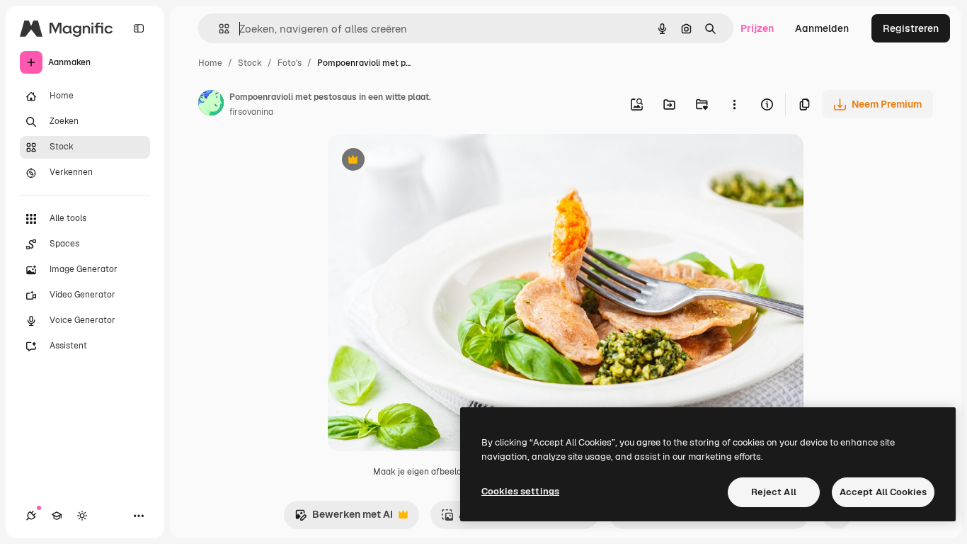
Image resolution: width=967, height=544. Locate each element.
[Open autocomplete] (218, 28)
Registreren (911, 28)
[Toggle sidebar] (138, 28)
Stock (250, 63)
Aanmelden (822, 28)
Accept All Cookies (883, 492)
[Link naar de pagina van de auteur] (211, 105)
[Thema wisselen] (82, 515)
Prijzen (757, 28)
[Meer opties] (734, 104)
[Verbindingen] (31, 515)
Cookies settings (520, 491)
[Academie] (56, 515)
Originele (421, 161)
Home (210, 63)
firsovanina (251, 112)
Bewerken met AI (343, 518)
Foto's (289, 63)
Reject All (773, 492)
